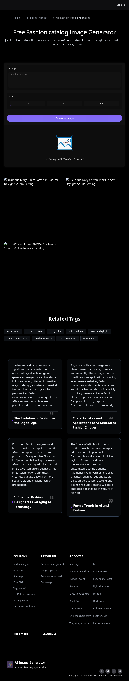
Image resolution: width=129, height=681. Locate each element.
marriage (74, 564)
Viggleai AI (19, 588)
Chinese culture (102, 608)
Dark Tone (98, 601)
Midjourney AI (21, 564)
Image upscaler (49, 570)
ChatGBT (18, 582)
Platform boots (101, 623)
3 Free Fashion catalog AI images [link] (71, 17)
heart (96, 564)
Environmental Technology (80, 571)
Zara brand (13, 331)
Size (10, 96)
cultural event (77, 578)
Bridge (97, 593)
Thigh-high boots (79, 623)
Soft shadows (75, 331)
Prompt (12, 68)
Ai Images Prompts (36, 17)
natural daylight (99, 331)
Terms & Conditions (24, 606)
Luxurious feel (34, 331)
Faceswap (46, 582)
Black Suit (74, 601)
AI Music (18, 570)
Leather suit (100, 615)
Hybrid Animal (101, 586)
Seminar (74, 586)
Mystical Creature (79, 593)
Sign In (121, 4)
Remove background (52, 564)
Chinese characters (80, 615)
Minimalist (89, 338)
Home (16, 17)
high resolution (67, 338)
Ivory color (55, 331)
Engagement (100, 571)
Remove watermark (51, 576)
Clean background (17, 338)
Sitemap (18, 576)
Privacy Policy (20, 600)
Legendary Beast (102, 578)
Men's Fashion (77, 608)
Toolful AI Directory (24, 594)
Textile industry (43, 338)
